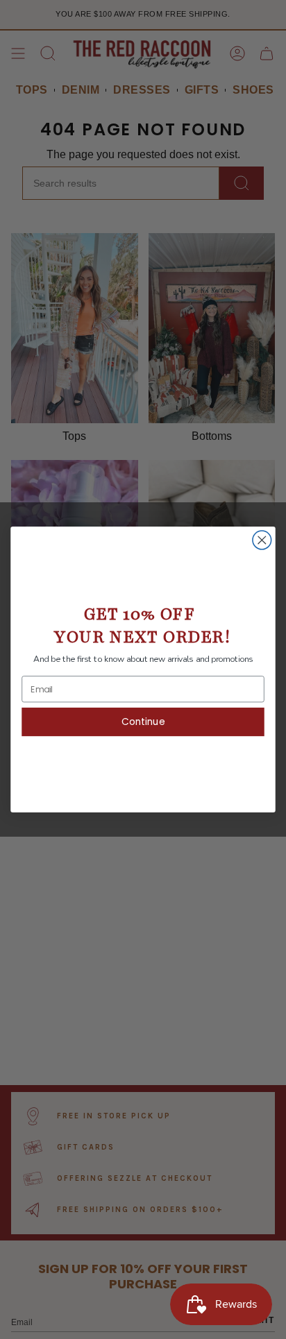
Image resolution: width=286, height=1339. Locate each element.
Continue (143, 721)
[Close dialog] (262, 540)
